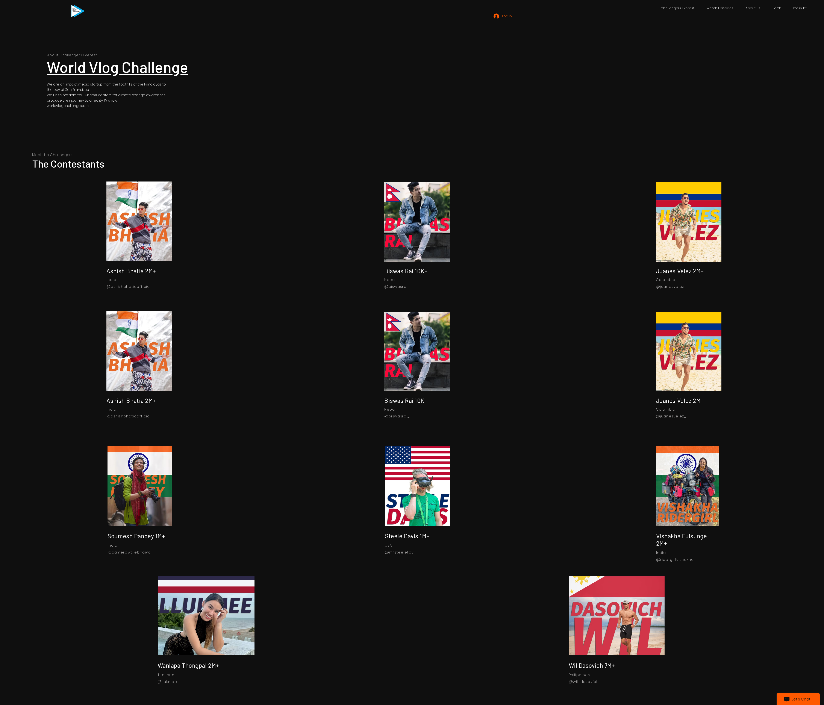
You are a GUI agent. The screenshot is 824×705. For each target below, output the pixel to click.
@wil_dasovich (584, 681)
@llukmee (167, 681)
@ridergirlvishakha (675, 559)
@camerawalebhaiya (129, 552)
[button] (720, 8)
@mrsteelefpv (399, 552)
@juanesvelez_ (671, 286)
